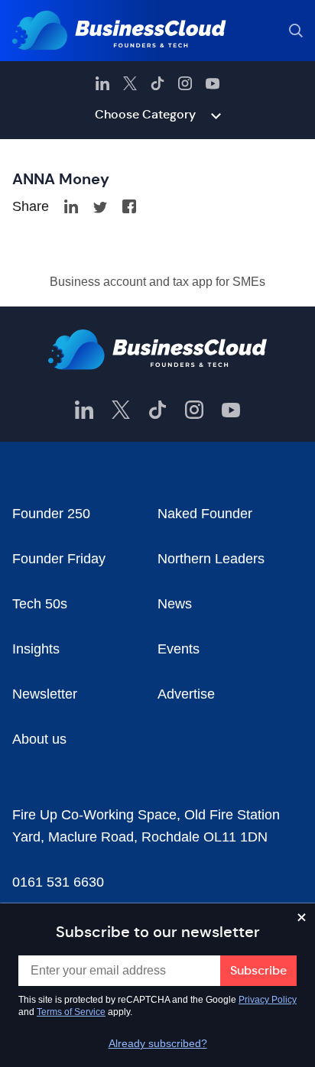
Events (179, 649)
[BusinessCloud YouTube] (212, 83)
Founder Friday (59, 558)
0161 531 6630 (58, 882)
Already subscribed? (158, 1043)
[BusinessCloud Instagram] (185, 83)
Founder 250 (51, 513)
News (175, 603)
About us (39, 739)
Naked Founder (205, 513)
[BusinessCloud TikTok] (157, 83)
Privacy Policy (268, 999)
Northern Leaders (211, 558)
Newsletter (44, 694)
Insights (36, 649)
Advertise (186, 694)
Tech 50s (39, 603)
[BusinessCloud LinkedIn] (102, 83)
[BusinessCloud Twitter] (130, 83)
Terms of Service (71, 1012)
